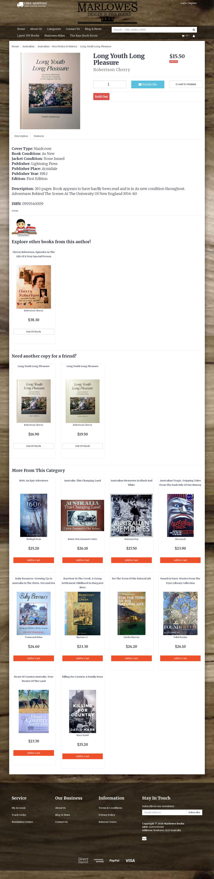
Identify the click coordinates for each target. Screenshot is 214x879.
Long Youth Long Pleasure (95, 46)
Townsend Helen (33, 637)
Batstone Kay (131, 539)
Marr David (82, 735)
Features (39, 136)
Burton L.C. (82, 637)
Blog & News (93, 29)
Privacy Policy (107, 814)
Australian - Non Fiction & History (57, 46)
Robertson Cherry (33, 310)
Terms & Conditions (110, 807)
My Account (19, 807)
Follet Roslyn (180, 637)
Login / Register (189, 3)
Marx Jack (180, 539)
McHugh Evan (33, 539)
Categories (54, 29)
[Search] (194, 30)
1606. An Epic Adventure (33, 480)
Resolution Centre (22, 821)
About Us (36, 29)
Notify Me (149, 84)
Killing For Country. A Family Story (82, 676)
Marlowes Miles (54, 35)
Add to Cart (33, 560)
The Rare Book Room (84, 35)
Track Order (19, 814)
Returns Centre (108, 821)
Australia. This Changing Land (82, 480)
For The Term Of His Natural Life (131, 578)
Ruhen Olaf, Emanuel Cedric (82, 539)
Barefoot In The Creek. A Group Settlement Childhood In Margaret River (82, 583)
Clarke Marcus (131, 637)
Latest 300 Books (28, 35)
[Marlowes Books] (107, 12)
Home (21, 29)
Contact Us (73, 29)
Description (21, 136)
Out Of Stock (33, 331)
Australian (28, 46)
